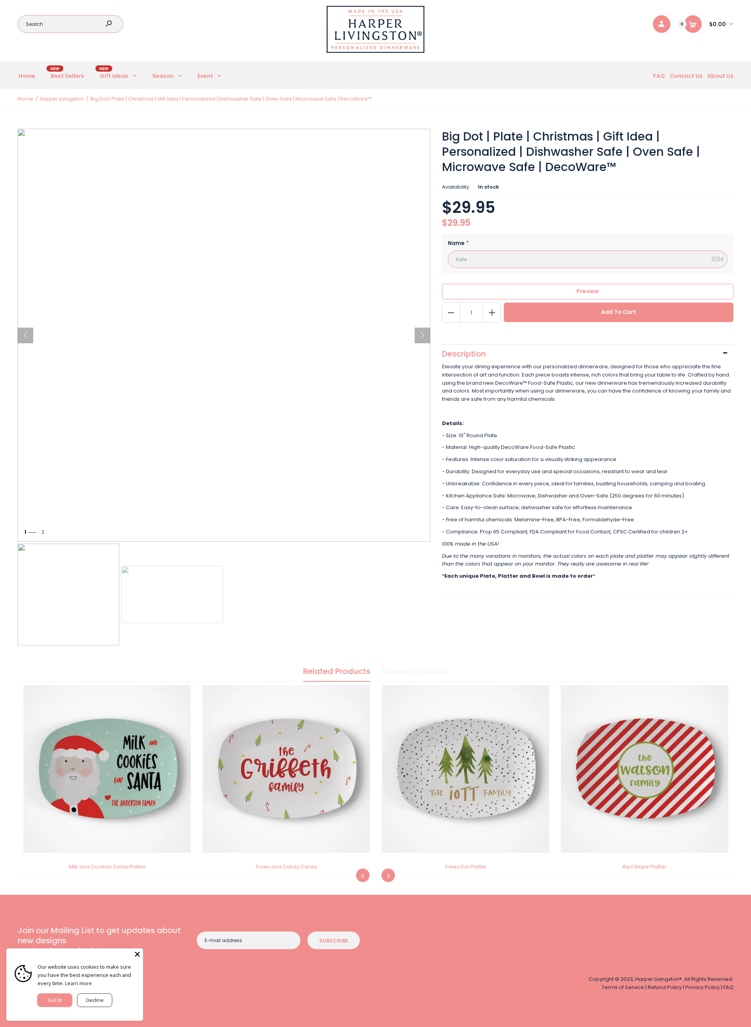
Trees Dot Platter (466, 866)
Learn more (78, 983)
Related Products (336, 671)
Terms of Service (623, 987)
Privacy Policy (702, 987)
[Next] (422, 335)
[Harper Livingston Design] (375, 51)
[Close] (137, 954)
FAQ (728, 987)
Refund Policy (665, 987)
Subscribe (333, 940)
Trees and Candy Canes (286, 866)
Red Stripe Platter (645, 866)
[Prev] (25, 335)
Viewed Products (415, 671)
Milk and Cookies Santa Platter (107, 866)
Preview (588, 291)
